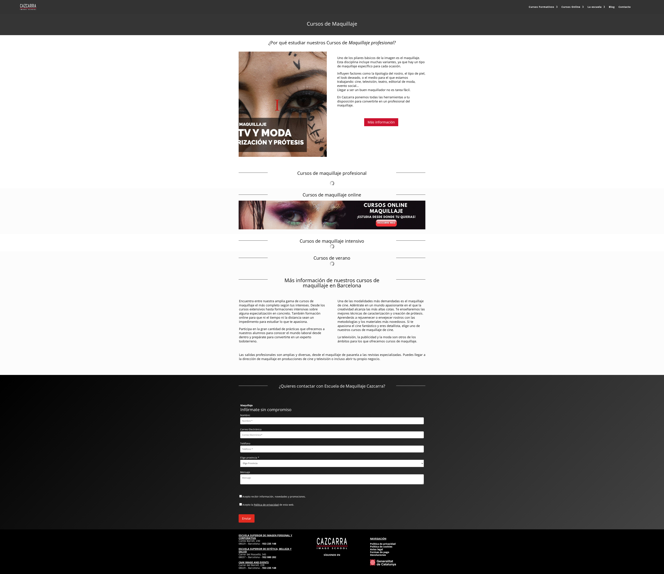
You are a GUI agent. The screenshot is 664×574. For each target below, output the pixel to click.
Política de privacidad (266, 504)
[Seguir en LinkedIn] (338, 560)
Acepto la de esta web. (268, 504)
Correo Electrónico (250, 429)
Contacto (625, 6)
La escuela (595, 6)
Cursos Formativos (541, 6)
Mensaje (245, 472)
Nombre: (245, 415)
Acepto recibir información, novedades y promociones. (274, 496)
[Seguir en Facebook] (325, 560)
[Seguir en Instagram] (319, 560)
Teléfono (245, 443)
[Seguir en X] (332, 560)
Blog (612, 6)
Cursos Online (570, 6)
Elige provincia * (249, 457)
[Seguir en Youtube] (344, 560)
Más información (381, 122)
